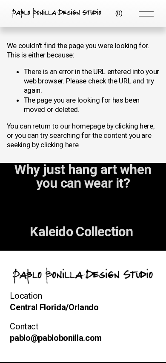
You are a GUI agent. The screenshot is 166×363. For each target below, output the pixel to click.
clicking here (134, 126)
